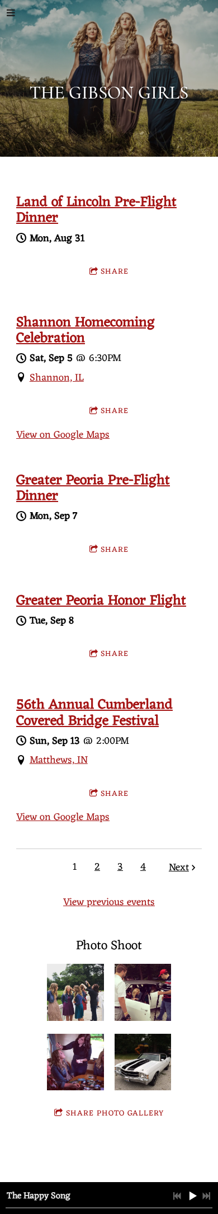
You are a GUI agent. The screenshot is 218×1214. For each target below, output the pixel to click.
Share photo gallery (115, 1114)
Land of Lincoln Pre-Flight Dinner (96, 210)
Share (115, 272)
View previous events (109, 902)
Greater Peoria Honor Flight (101, 601)
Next (179, 867)
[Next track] (206, 1196)
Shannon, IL (57, 378)
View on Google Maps (63, 435)
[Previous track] (177, 1196)
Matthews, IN (59, 760)
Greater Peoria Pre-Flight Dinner (93, 488)
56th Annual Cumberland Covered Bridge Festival (94, 713)
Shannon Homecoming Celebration (85, 331)
